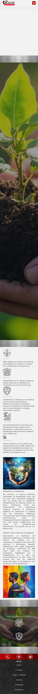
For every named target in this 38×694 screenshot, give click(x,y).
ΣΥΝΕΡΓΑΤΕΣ (19, 685)
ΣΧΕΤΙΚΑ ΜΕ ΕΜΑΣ (19, 629)
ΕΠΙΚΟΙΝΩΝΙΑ (18, 690)
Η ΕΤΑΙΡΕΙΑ (18, 670)
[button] (34, 3)
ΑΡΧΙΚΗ (19, 665)
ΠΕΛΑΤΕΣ (19, 680)
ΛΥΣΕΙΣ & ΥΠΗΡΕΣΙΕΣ (19, 675)
